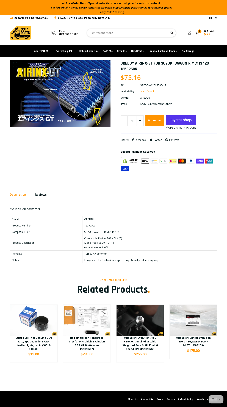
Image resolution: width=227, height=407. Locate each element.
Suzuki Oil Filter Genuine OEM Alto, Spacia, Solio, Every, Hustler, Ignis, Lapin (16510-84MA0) (34, 343)
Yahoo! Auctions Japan (163, 51)
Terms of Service (166, 399)
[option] (60, 93)
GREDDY (145, 97)
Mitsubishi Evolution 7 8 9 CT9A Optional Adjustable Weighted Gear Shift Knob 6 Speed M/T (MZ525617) (140, 343)
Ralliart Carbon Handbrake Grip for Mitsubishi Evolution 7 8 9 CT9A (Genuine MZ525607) (87, 343)
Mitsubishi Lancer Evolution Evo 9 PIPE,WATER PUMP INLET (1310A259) (193, 341)
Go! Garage (188, 51)
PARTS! (107, 51)
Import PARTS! (41, 51)
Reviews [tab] (41, 194)
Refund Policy (185, 399)
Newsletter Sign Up (207, 399)
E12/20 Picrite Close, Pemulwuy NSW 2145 (83, 18)
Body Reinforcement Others (156, 104)
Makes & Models (88, 51)
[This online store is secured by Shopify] (130, 161)
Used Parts (137, 51)
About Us (133, 399)
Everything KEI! (64, 51)
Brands (121, 51)
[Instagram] (215, 18)
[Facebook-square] (210, 18)
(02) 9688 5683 (68, 34)
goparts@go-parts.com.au (30, 18)
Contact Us (147, 399)
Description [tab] (18, 194)
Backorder (154, 120)
